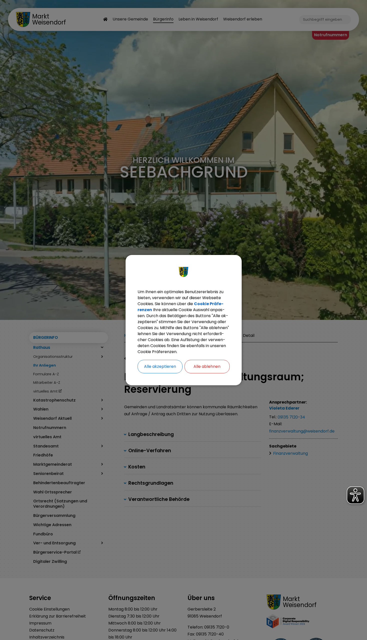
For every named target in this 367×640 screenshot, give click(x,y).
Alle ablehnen (206, 366)
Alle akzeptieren (160, 366)
